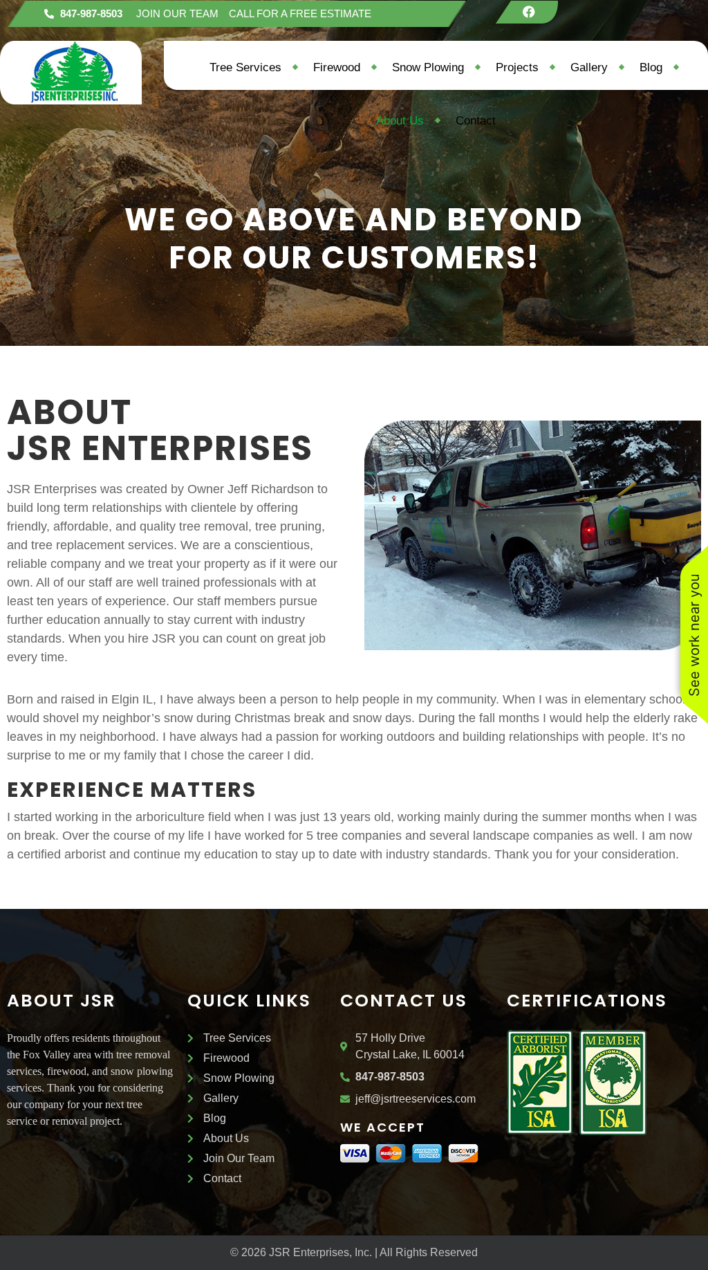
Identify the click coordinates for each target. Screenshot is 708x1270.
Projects (517, 67)
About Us (400, 120)
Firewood (336, 67)
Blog (651, 67)
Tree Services (245, 67)
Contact (476, 120)
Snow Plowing (428, 67)
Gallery (589, 67)
